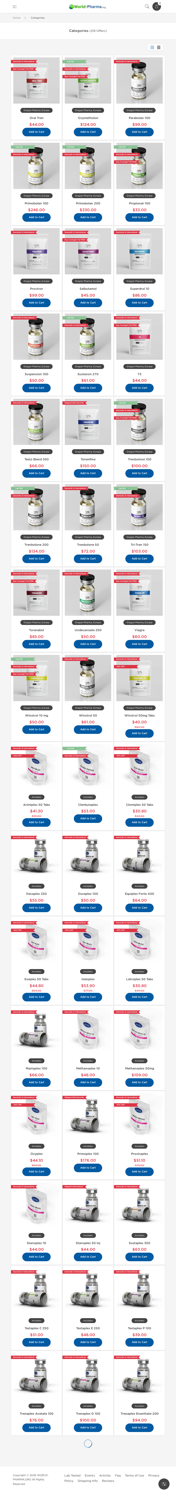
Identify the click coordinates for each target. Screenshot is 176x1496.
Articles (105, 1475)
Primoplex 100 (88, 1154)
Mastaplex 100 (36, 1068)
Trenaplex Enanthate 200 (140, 1414)
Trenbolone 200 (36, 545)
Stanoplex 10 (36, 1243)
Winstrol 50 (88, 715)
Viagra (139, 630)
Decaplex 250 (36, 894)
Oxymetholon (88, 118)
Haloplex (88, 979)
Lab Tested (72, 1475)
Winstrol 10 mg (36, 715)
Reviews (108, 1481)
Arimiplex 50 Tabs (36, 805)
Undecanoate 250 (88, 630)
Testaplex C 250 (37, 1328)
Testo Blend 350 (36, 459)
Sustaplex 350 (139, 1243)
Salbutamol (88, 289)
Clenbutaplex (88, 805)
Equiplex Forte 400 (139, 894)
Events (90, 1475)
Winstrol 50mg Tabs (139, 715)
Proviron (36, 289)
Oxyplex (36, 1154)
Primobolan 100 (36, 203)
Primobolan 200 (88, 203)
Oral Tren (37, 118)
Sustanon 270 (88, 374)
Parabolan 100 (139, 118)
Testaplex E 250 (88, 1328)
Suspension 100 (36, 374)
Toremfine (88, 459)
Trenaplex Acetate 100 (36, 1414)
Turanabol (36, 630)
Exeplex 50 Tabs (36, 979)
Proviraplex (139, 1154)
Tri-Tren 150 (140, 545)
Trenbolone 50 (88, 545)
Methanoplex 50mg (139, 1068)
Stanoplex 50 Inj (88, 1243)
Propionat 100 (139, 203)
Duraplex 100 (88, 894)
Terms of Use (134, 1475)
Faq (118, 1475)
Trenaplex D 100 (88, 1414)
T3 (139, 374)
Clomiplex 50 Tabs (139, 805)
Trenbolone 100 (139, 459)
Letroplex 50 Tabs (139, 979)
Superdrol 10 (139, 289)
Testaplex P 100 (139, 1328)
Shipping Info (88, 1481)
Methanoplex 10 (88, 1068)
